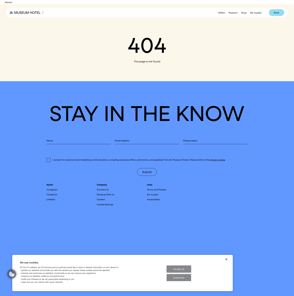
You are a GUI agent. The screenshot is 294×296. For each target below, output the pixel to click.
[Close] (226, 259)
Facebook (52, 194)
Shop (244, 12)
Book (276, 12)
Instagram (52, 189)
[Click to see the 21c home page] (25, 12)
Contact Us (103, 189)
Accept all (178, 269)
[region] (122, 273)
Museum (233, 12)
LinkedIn (51, 199)
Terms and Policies (156, 189)
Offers (221, 12)
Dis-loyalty (256, 12)
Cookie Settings (105, 204)
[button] (12, 274)
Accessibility (153, 199)
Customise (178, 277)
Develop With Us (105, 194)
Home (8, 2)
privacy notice (217, 159)
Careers (101, 199)
